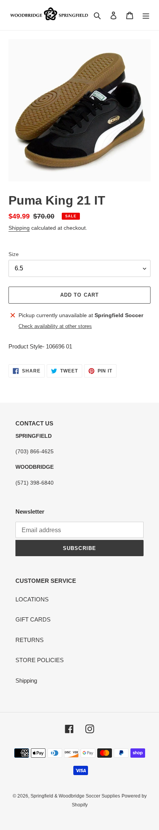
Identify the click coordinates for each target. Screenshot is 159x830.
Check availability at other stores (55, 326)
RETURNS (29, 640)
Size (13, 254)
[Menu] (146, 15)
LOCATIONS (32, 599)
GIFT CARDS (33, 619)
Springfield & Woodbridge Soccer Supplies (75, 796)
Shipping (19, 228)
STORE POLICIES (39, 660)
